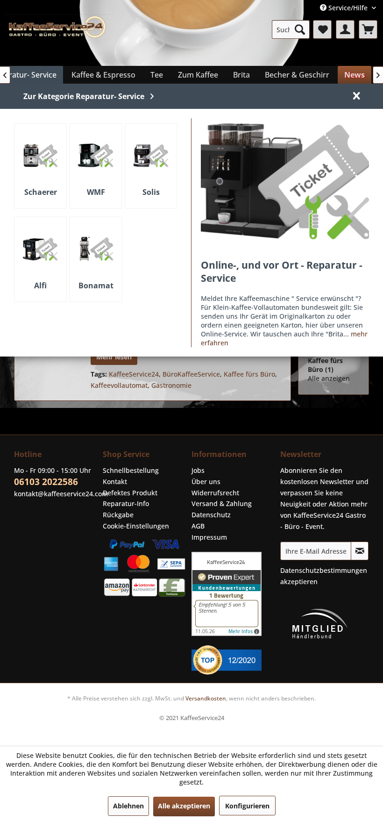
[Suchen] (300, 29)
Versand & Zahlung (222, 503)
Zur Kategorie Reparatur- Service (83, 96)
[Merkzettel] (322, 29)
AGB (198, 525)
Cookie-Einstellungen (136, 525)
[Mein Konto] (345, 29)
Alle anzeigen (329, 378)
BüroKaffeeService (191, 374)
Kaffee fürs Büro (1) (325, 365)
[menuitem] (291, 29)
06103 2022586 (46, 482)
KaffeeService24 (134, 374)
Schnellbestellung (131, 470)
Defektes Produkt (130, 492)
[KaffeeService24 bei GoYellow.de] (234, 660)
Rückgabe (118, 514)
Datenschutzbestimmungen (323, 570)
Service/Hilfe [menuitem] (347, 7)
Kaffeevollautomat (119, 385)
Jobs (198, 470)
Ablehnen (128, 805)
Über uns (206, 481)
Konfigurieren (247, 805)
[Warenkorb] (368, 29)
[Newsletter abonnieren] (360, 551)
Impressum (209, 537)
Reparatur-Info (126, 503)
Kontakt (115, 481)
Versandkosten (205, 698)
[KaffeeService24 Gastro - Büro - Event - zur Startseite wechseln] (58, 37)
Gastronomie (171, 385)
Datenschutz (211, 514)
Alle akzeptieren (184, 805)
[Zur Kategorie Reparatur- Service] (285, 181)
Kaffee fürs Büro (249, 374)
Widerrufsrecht (215, 492)
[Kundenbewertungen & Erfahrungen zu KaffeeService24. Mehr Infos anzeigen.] (234, 594)
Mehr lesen (114, 356)
